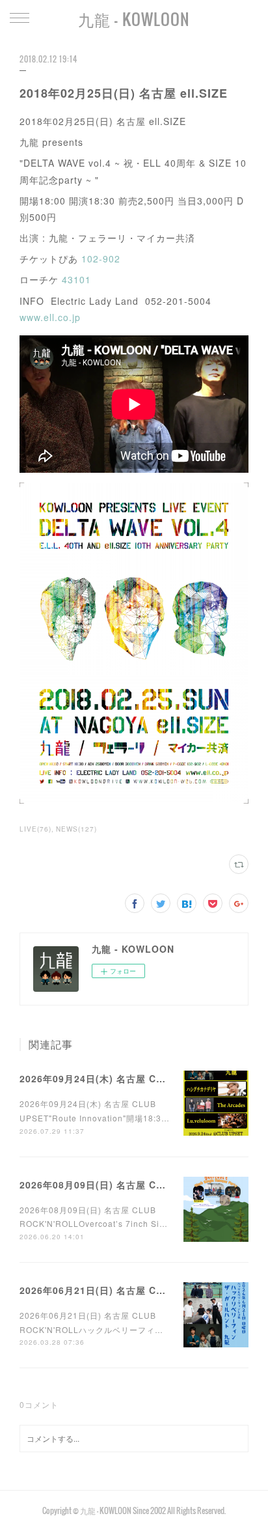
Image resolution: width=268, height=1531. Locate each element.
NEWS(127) (76, 829)
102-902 (100, 258)
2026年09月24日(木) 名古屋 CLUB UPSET (116, 1078)
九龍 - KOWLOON (134, 19)
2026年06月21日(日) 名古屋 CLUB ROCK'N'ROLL (135, 1290)
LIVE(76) (35, 829)
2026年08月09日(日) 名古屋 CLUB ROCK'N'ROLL (135, 1184)
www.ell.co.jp (50, 317)
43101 (76, 279)
